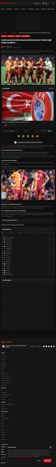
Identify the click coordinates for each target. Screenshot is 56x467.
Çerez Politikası (4, 444)
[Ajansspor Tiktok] (51, 346)
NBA (2, 390)
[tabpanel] (28, 255)
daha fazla (51, 88)
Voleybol (16, 9)
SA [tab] (45, 232)
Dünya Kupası (4, 385)
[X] (53, 131)
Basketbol (9, 9)
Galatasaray (4, 36)
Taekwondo (4, 439)
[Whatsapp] (49, 131)
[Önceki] (3, 125)
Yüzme (2, 430)
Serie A (2, 371)
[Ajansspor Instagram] (49, 346)
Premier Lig (3, 366)
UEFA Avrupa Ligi (5, 376)
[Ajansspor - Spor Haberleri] (5, 3)
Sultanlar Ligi (4, 409)
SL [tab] (2, 232)
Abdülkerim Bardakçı (25, 36)
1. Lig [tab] (11, 232)
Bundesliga (3, 364)
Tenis (2, 427)
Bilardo (3, 432)
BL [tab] (53, 232)
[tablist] (28, 233)
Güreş (2, 416)
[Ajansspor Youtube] (54, 346)
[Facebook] (51, 131)
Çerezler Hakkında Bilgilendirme (23, 456)
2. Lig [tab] (20, 232)
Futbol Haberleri (13, 32)
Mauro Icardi (18, 36)
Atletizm (3, 420)
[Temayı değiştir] (53, 3)
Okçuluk (3, 437)
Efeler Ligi (3, 406)
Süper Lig (3, 355)
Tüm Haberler (30, 9)
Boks (2, 423)
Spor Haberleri (4, 32)
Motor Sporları (5, 418)
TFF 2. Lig (3, 359)
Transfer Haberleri (5, 383)
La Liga (2, 369)
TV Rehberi (43, 9)
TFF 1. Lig (3, 357)
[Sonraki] (52, 125)
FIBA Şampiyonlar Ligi (6, 394)
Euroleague (4, 392)
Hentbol (3, 413)
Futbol (2, 9)
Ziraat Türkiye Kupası (6, 380)
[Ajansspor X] (46, 346)
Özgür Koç (9, 46)
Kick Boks (3, 425)
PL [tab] (29, 232)
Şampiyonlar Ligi (5, 373)
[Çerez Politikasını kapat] (50, 447)
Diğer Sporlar (50, 9)
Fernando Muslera (11, 36)
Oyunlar (37, 9)
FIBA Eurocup (4, 397)
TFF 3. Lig (3, 362)
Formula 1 (23, 9)
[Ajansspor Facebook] (44, 346)
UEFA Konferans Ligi (5, 378)
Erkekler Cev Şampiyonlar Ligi (8, 404)
